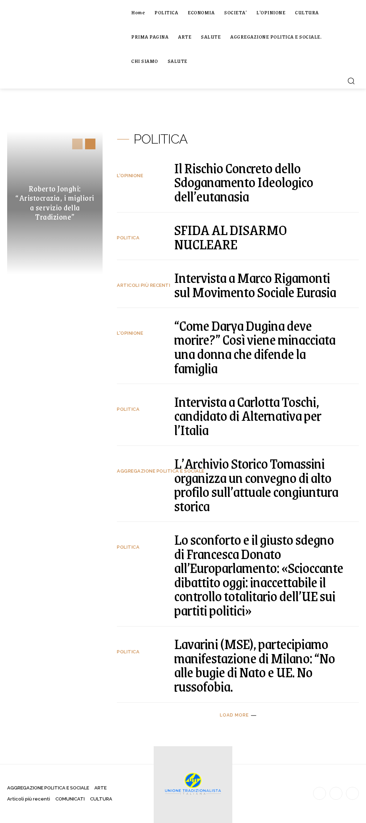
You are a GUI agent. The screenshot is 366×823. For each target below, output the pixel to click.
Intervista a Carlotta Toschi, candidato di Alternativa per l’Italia (247, 415)
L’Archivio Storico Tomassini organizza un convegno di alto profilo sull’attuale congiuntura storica (256, 484)
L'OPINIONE (130, 175)
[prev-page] (77, 144)
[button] (351, 81)
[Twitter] (352, 793)
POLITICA (128, 237)
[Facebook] (319, 793)
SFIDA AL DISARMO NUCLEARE (230, 236)
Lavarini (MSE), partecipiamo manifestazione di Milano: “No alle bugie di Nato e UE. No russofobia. (254, 665)
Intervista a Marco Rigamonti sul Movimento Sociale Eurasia (255, 284)
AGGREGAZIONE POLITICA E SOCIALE (160, 471)
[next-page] (90, 144)
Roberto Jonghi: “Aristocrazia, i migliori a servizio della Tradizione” (54, 202)
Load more (234, 715)
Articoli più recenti (143, 285)
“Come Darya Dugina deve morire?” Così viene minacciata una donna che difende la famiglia (254, 346)
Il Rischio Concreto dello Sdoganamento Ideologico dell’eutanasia (243, 182)
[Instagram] (336, 793)
